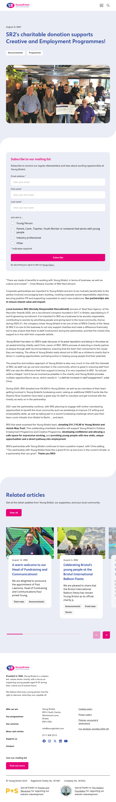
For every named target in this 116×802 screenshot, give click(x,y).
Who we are (12, 709)
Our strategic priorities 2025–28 (94, 729)
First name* (16, 189)
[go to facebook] (44, 741)
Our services (12, 724)
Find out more (17, 765)
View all (14, 512)
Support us (11, 738)
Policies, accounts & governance (88, 722)
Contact (10, 746)
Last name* (16, 202)
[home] (18, 5)
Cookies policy (85, 709)
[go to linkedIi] (60, 741)
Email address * (18, 176)
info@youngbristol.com (53, 728)
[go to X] (55, 741)
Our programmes (14, 716)
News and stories (15, 731)
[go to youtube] (66, 741)
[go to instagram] (49, 741)
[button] (101, 5)
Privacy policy (85, 714)
